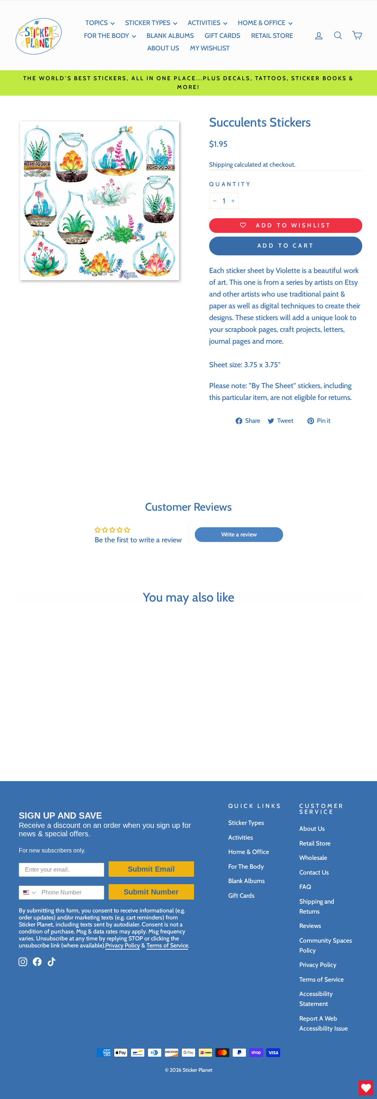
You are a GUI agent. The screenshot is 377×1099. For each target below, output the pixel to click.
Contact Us (314, 872)
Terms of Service (321, 979)
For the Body (106, 36)
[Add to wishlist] (86, 731)
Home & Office (261, 23)
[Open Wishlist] (366, 1088)
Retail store (272, 36)
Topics (96, 23)
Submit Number (151, 892)
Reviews (310, 925)
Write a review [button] (239, 534)
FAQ (305, 886)
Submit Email (151, 869)
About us (163, 48)
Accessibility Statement (316, 998)
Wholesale (313, 857)
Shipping (221, 164)
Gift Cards (222, 36)
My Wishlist (210, 48)
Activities (204, 23)
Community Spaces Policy (325, 945)
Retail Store (315, 843)
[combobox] (28, 892)
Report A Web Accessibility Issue (323, 1023)
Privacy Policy (318, 964)
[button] (338, 35)
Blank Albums (170, 36)
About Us (312, 828)
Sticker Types (147, 23)
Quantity (230, 184)
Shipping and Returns (316, 906)
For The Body (246, 866)
